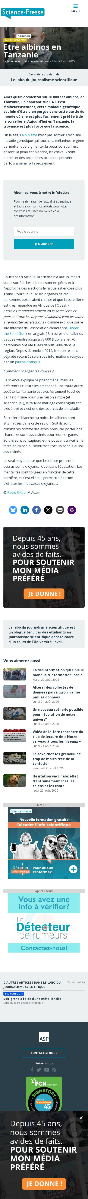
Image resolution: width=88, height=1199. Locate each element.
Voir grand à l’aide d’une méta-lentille (32, 999)
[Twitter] (39, 1070)
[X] (48, 509)
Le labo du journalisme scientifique (26, 61)
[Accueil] (26, 13)
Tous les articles (76, 982)
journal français (27, 362)
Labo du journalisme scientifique (23, 1003)
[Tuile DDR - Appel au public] (44, 922)
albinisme (29, 135)
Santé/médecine (15, 40)
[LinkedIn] (25, 509)
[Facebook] (36, 509)
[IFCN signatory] (44, 1098)
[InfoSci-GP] (44, 842)
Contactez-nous (44, 1053)
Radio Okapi (17, 492)
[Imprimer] (71, 509)
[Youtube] (46, 1070)
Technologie (14, 993)
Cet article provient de (44, 74)
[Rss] (54, 1070)
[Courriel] (60, 509)
